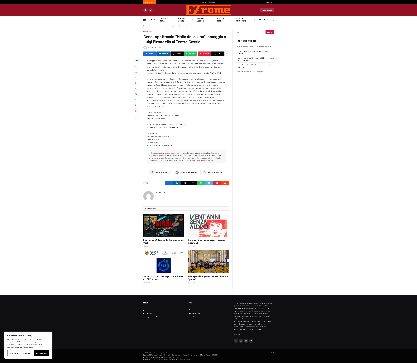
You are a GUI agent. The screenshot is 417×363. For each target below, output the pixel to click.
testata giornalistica (195, 313)
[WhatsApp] (136, 88)
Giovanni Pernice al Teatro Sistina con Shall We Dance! (253, 46)
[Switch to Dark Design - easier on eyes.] (158, 2)
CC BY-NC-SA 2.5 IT (161, 155)
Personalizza (13, 353)
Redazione (153, 47)
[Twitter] (136, 99)
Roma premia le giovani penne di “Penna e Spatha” (208, 278)
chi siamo (269, 2)
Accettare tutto (41, 353)
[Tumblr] (136, 105)
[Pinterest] (136, 83)
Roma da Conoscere (241, 19)
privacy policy (147, 310)
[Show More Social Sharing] (227, 54)
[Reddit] (136, 111)
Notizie (262, 20)
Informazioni (270, 353)
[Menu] (144, 19)
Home (153, 20)
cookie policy (147, 313)
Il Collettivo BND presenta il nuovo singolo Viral (163, 241)
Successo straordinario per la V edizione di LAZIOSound (163, 278)
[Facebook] (136, 66)
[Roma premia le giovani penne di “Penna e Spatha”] (208, 261)
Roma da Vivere (181, 19)
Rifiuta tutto (27, 353)
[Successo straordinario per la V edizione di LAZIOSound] (163, 261)
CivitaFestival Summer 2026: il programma (250, 72)
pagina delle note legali (206, 160)
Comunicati (147, 31)
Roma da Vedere (201, 19)
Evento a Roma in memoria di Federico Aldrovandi (206, 241)
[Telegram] (136, 116)
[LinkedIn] (136, 72)
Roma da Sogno (220, 19)
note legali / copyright (150, 317)
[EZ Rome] (208, 10)
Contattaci (267, 10)
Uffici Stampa (149, 2)
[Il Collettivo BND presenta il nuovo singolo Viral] (163, 225)
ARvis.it (164, 353)
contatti (191, 317)
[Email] (136, 94)
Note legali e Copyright (255, 329)
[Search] (272, 19)
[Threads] (136, 77)
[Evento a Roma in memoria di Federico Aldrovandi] (208, 225)
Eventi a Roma (164, 19)
